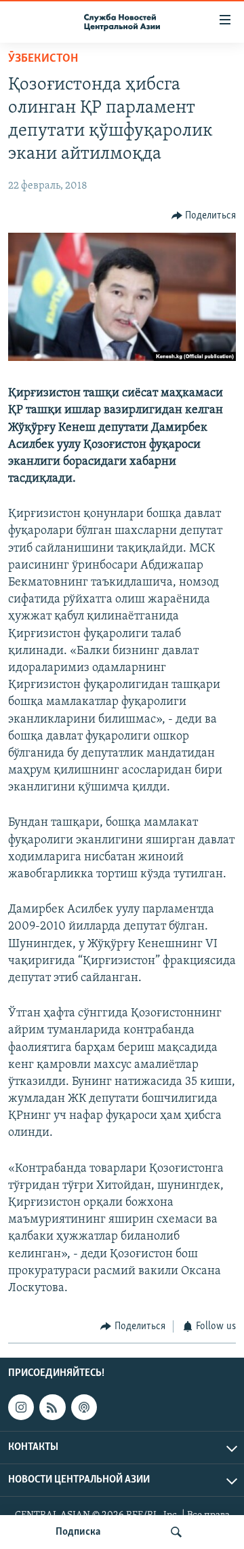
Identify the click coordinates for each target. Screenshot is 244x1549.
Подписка (78, 1532)
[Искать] (176, 1532)
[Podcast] (84, 1407)
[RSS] (52, 1407)
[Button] (204, 216)
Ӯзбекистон (43, 59)
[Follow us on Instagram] (21, 1407)
